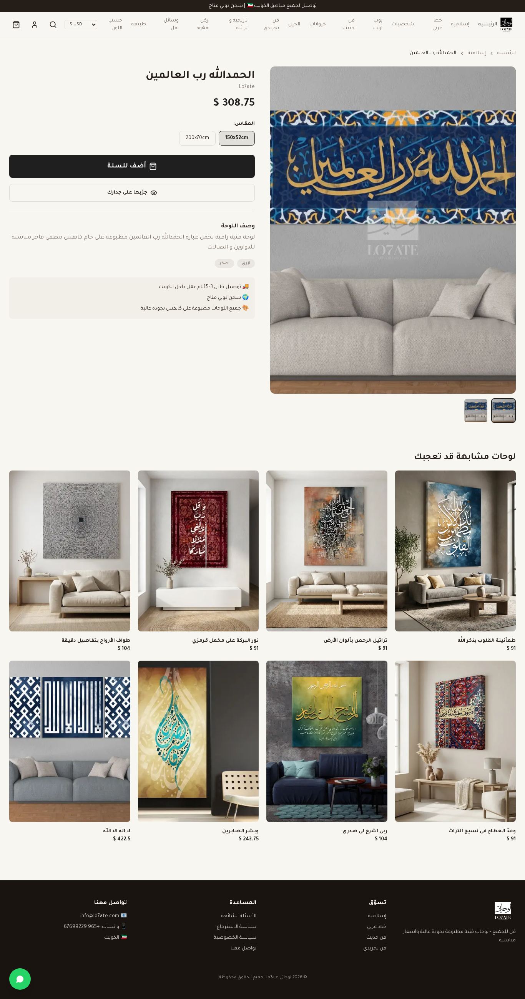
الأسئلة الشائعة (238, 916)
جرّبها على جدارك (127, 192)
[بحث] (53, 24)
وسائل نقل (171, 24)
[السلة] (16, 24)
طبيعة (138, 24)
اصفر (224, 263)
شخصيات (403, 24)
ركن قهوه (202, 24)
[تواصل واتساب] (20, 979)
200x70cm (197, 138)
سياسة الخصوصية (235, 938)
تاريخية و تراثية (238, 24)
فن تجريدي (271, 24)
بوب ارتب (377, 24)
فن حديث (348, 24)
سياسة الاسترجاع (236, 927)
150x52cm (236, 138)
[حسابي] (35, 24)
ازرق (246, 263)
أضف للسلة (126, 166)
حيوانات (317, 24)
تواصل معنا (243, 948)
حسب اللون (115, 24)
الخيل (294, 24)
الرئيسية (487, 24)
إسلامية (460, 24)
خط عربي (437, 24)
